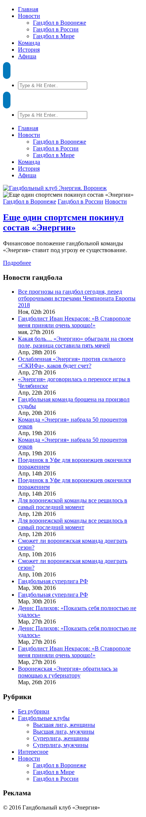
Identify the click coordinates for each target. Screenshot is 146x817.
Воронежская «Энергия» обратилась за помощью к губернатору (68, 672)
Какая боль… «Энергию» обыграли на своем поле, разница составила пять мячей (75, 342)
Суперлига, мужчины (60, 745)
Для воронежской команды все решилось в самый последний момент (72, 503)
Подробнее (17, 263)
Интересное (33, 752)
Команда (29, 43)
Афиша (27, 56)
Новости (29, 16)
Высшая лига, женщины (64, 725)
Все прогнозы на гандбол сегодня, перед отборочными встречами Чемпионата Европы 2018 (77, 298)
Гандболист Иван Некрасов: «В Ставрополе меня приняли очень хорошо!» (74, 321)
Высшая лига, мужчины (63, 731)
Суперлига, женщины (61, 738)
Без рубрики (33, 711)
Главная (28, 9)
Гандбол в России (56, 29)
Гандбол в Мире (53, 36)
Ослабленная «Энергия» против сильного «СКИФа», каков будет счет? (71, 362)
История (29, 49)
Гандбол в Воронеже (59, 22)
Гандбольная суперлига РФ (53, 581)
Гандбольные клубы (44, 718)
